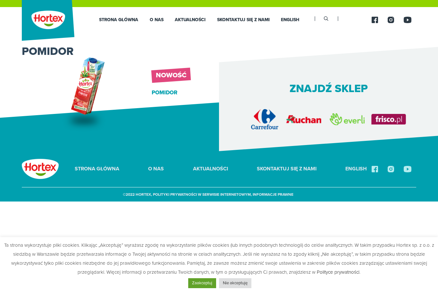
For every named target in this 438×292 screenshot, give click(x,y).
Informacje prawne (273, 194)
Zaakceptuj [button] (202, 283)
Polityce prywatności (338, 272)
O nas (157, 19)
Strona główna (118, 19)
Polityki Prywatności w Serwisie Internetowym (202, 194)
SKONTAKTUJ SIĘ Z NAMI (243, 19)
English (290, 19)
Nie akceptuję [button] (235, 283)
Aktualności (190, 19)
